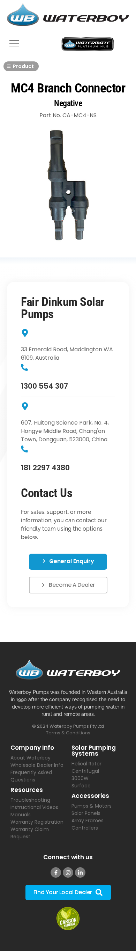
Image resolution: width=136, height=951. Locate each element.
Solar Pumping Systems (93, 750)
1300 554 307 (44, 386)
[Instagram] (68, 872)
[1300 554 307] (24, 368)
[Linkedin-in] (80, 872)
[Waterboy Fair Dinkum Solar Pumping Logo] (68, 16)
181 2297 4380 (45, 468)
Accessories (90, 796)
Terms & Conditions (68, 732)
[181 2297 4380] (24, 449)
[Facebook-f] (56, 872)
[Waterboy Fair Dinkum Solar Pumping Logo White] (68, 670)
